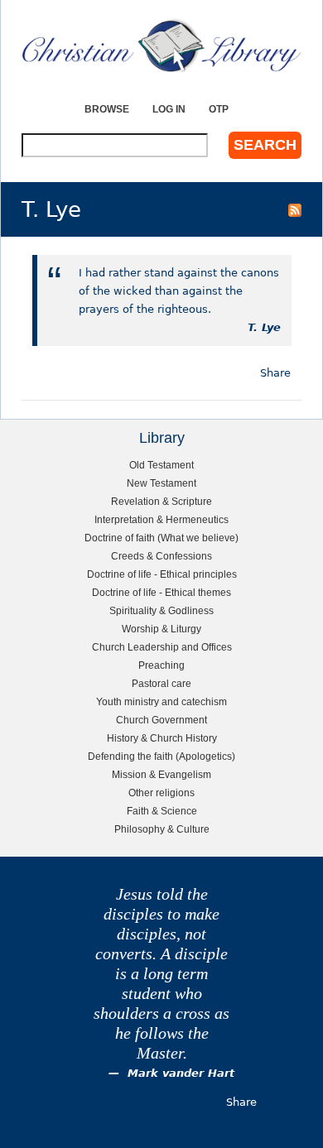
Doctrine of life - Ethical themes (161, 592)
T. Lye (264, 327)
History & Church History (162, 738)
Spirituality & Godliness (161, 610)
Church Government (161, 719)
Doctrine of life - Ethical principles (162, 574)
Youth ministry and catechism (161, 701)
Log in (169, 108)
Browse (106, 108)
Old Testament (161, 464)
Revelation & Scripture (161, 501)
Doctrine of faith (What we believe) (161, 537)
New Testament (161, 483)
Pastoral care (161, 683)
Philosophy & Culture (162, 829)
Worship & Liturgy (161, 628)
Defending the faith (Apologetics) (161, 756)
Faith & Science (162, 810)
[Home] (161, 45)
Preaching (161, 665)
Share (275, 373)
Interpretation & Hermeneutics (161, 519)
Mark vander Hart (181, 1073)
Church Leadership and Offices (162, 646)
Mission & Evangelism (161, 774)
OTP (219, 108)
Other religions (161, 792)
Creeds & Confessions (161, 555)
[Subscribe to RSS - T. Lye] (294, 209)
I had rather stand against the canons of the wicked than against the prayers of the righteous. (179, 291)
